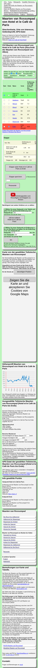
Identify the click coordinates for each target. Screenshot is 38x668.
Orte (13, 73)
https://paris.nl (12, 494)
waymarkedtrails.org (23, 584)
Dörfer (19, 73)
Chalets (30, 75)
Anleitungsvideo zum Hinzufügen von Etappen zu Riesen (21, 198)
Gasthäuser (13, 75)
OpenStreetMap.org (22, 653)
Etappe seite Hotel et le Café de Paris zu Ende (20, 168)
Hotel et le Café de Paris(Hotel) (17, 40)
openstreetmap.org (7, 585)
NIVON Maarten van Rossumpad (13, 645)
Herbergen (22, 75)
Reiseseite (12, 185)
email (21, 664)
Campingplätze (8, 77)
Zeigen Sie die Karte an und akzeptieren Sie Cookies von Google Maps (19, 280)
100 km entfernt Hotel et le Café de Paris (14, 219)
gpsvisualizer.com (21, 588)
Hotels (6, 75)
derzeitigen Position (24, 272)
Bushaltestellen (27, 73)
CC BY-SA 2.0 (10, 655)
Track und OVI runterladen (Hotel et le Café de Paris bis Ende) (18, 473)
